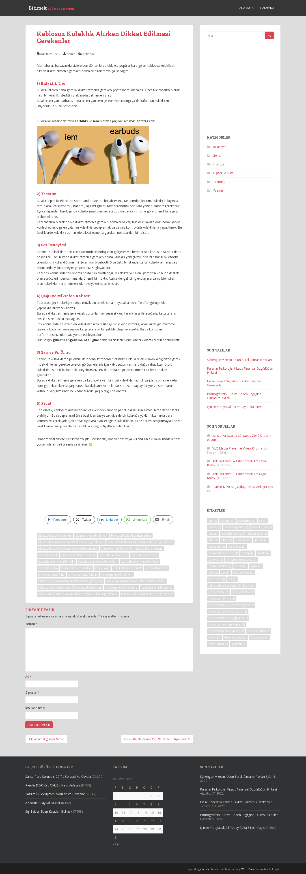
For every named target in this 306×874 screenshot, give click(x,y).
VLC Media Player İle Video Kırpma (237, 448)
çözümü (239, 644)
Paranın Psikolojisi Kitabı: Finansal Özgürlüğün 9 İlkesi (240, 370)
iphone (260, 540)
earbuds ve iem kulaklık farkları (97, 561)
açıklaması (246, 521)
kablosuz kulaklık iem (88, 587)
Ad (28, 676)
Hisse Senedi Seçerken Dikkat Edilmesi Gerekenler (234, 383)
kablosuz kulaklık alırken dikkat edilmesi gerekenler (70, 581)
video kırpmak (258, 631)
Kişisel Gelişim (223, 173)
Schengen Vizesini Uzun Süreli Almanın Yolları (239, 360)
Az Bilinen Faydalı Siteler (42, 803)
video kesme (218, 592)
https (227, 540)
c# (262, 521)
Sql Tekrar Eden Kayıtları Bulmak (48, 811)
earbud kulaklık (48, 555)
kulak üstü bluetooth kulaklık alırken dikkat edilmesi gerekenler (77, 594)
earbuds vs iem (48, 568)
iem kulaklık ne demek (128, 568)
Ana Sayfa (246, 8)
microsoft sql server (223, 553)
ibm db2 (243, 540)
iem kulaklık (102, 568)
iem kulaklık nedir (157, 568)
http (213, 540)
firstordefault (231, 534)
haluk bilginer (256, 534)
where (214, 637)
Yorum (31, 624)
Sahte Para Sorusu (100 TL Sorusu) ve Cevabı (58, 776)
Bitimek (52, 8)
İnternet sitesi (35, 708)
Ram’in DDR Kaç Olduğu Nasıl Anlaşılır (239, 486)
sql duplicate (243, 572)
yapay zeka (259, 637)
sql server (217, 579)
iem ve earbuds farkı (51, 574)
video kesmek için (222, 598)
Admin (71, 54)
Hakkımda (267, 8)
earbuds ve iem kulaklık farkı (56, 561)
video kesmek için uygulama (228, 618)
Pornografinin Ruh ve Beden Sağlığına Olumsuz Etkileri (234, 396)
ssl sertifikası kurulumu (225, 585)
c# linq (215, 527)
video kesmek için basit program (231, 605)
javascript (217, 546)
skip (213, 572)
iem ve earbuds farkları (83, 574)
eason (211, 439)
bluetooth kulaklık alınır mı (54, 536)
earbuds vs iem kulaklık (76, 568)
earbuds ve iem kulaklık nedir (139, 561)
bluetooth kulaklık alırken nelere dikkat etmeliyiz (132, 549)
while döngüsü (235, 637)
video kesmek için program (228, 611)
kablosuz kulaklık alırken (117, 574)
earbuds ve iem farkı (144, 555)
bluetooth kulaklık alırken (91, 536)
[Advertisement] (109, 480)
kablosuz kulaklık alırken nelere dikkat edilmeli (136, 581)
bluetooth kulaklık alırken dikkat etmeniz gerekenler (140, 542)
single (255, 566)
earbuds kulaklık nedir (113, 555)
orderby (216, 559)
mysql (247, 553)
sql (225, 572)
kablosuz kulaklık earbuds (54, 587)
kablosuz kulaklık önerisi (157, 587)
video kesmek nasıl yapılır (227, 624)
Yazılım (218, 190)
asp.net (227, 521)
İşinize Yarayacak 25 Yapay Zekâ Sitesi (234, 407)
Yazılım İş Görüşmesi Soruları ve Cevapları (55, 794)
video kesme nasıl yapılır (226, 631)
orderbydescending (241, 559)
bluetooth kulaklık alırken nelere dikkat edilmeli (68, 549)
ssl (232, 579)
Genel (217, 155)
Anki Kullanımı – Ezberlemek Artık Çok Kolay (237, 463)
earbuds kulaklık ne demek (78, 555)
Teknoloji (89, 54)
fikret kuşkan (262, 527)
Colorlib (205, 869)
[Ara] (269, 35)
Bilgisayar (220, 147)
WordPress (248, 869)
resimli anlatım (220, 566)
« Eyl (116, 844)
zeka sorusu (218, 644)
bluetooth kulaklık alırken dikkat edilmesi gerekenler (71, 542)
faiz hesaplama (236, 527)
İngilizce (218, 164)
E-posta (32, 692)
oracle (263, 553)
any (213, 521)
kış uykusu (237, 546)
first (213, 534)
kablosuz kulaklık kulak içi (122, 587)
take (249, 585)
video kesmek (243, 592)
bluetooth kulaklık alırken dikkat (131, 536)
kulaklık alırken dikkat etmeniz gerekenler (147, 594)
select (240, 566)
